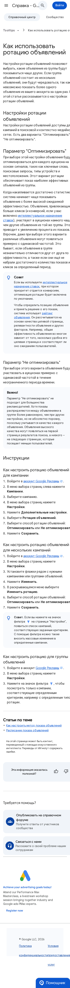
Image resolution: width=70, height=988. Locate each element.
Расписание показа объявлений (27, 730)
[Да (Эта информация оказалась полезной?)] (56, 771)
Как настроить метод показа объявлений (34, 725)
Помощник (55, 982)
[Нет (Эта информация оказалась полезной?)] (66, 771)
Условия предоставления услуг (59, 955)
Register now (14, 910)
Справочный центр (22, 17)
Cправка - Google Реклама (26, 5)
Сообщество (55, 17)
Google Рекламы (47, 668)
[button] (6, 5)
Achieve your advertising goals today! (27, 887)
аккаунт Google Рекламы (41, 481)
